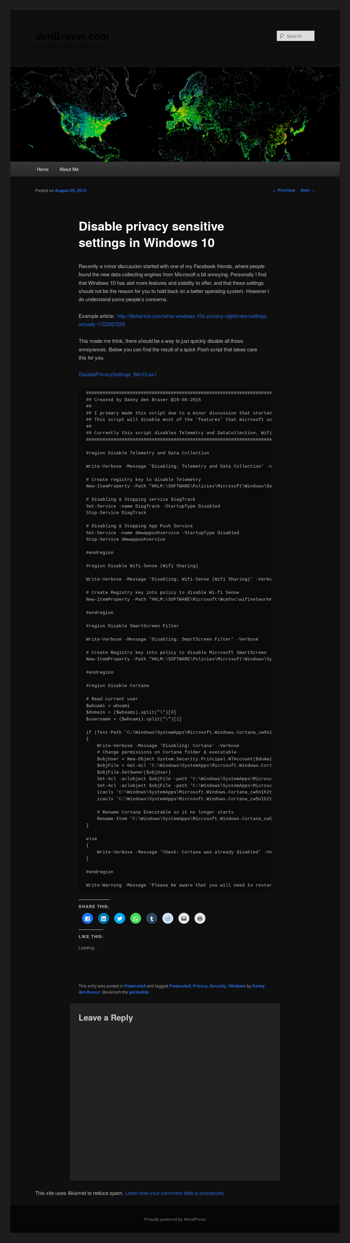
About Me (69, 169)
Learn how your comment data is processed (174, 1192)
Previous (284, 190)
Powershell (135, 986)
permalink (139, 992)
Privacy (200, 986)
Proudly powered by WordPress (175, 1219)
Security (218, 986)
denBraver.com (72, 35)
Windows (237, 986)
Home (43, 169)
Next (307, 190)
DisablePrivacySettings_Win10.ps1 (118, 374)
